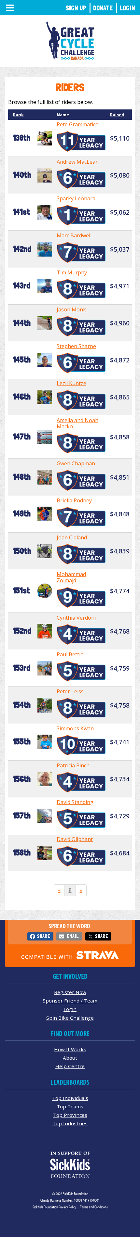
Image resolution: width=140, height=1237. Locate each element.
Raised (117, 115)
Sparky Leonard (76, 198)
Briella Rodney (74, 500)
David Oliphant (75, 839)
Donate (103, 8)
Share (43, 936)
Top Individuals (70, 1098)
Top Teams (70, 1106)
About (70, 1057)
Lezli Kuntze (71, 383)
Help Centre (70, 1066)
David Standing (75, 802)
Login (127, 8)
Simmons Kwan (75, 728)
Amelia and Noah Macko (77, 423)
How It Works (70, 1049)
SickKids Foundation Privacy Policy (54, 1207)
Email (72, 936)
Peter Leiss (70, 691)
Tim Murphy (72, 272)
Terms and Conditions (94, 1207)
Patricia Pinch (73, 765)
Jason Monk (71, 309)
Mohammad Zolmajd (71, 577)
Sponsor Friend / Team (70, 1000)
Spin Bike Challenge (70, 1018)
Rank (18, 115)
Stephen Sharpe (76, 346)
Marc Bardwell (74, 235)
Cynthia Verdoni (76, 617)
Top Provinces (70, 1115)
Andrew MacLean (78, 161)
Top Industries (70, 1123)
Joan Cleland (72, 537)
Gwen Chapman (76, 463)
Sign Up (75, 8)
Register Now (70, 992)
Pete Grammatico (78, 124)
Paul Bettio (70, 654)
